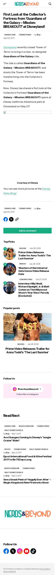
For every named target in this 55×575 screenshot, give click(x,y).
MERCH (22, 264)
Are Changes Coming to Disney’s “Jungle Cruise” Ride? (27, 439)
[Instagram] (20, 551)
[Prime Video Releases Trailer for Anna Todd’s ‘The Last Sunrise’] (9, 253)
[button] (4, 4)
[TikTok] (33, 551)
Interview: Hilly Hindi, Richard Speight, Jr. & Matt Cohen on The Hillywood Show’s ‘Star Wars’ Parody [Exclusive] (33, 289)
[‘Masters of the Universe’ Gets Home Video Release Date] (9, 269)
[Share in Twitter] (11, 219)
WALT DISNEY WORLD (14, 430)
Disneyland (9, 47)
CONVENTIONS (25, 279)
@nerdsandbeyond (28, 389)
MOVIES (22, 248)
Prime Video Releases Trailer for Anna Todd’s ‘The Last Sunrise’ (34, 255)
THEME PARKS (25, 35)
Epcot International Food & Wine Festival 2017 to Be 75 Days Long (27, 458)
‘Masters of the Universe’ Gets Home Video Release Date (33, 271)
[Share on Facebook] (5, 219)
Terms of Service (9, 571)
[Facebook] (6, 551)
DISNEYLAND (10, 35)
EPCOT (8, 449)
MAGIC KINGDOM (26, 426)
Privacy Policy (44, 569)
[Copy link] (17, 219)
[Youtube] (26, 551)
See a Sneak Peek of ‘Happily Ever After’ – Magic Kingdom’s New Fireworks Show (27, 481)
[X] (13, 551)
